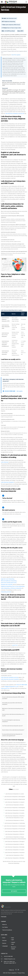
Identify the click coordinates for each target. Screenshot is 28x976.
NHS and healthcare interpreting (8, 580)
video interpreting (5, 588)
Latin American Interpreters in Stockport (14, 841)
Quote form (14, 502)
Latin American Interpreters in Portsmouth (14, 828)
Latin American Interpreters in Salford (14, 844)
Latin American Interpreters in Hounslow (14, 852)
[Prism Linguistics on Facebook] (16, 970)
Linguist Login (13, 943)
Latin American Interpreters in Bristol (15, 804)
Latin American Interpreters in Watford (14, 834)
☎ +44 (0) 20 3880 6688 (9, 391)
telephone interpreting (6, 586)
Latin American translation (7, 482)
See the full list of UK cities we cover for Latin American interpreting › (14, 862)
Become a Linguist (13, 947)
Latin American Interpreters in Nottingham (14, 807)
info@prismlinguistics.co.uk (11, 686)
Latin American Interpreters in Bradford (14, 815)
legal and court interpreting (7, 579)
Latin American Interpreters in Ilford (14, 855)
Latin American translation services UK (14, 113)
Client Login (12, 938)
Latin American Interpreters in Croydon (14, 849)
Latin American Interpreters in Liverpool (14, 802)
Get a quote (14, 891)
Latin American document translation (10, 679)
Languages (5, 946)
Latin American (4, 462)
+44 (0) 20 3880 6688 (21, 684)
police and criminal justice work (8, 582)
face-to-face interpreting (18, 586)
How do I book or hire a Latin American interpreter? (13, 729)
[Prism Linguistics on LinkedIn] (18, 970)
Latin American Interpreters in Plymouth (14, 831)
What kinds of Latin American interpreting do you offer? (12, 709)
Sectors (4, 943)
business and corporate (7, 584)
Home (3, 937)
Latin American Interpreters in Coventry (14, 813)
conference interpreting (16, 588)
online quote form (5, 688)
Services (4, 940)
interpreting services (6, 591)
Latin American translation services (9, 677)
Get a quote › (20, 391)
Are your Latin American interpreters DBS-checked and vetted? (13, 697)
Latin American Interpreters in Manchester (14, 799)
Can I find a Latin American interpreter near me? (12, 725)
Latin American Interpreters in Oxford (15, 820)
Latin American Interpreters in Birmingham (14, 796)
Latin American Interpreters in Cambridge (15, 823)
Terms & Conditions (7, 930)
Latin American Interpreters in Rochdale (14, 847)
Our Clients (5, 927)
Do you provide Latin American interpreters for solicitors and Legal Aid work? (12, 735)
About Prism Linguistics (15, 54)
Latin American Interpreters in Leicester (14, 810)
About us (4, 924)
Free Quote (3, 916)
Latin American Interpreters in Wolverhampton (14, 838)
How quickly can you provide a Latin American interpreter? (12, 703)
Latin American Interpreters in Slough (15, 837)
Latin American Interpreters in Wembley (14, 858)
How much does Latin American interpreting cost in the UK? (13, 715)
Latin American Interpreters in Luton (14, 817)
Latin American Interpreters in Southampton (14, 826)
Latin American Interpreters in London (14, 794)
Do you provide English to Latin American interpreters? (11, 721)
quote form (15, 645)
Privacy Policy (21, 973)
